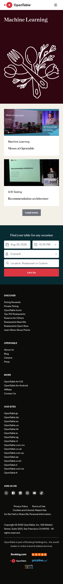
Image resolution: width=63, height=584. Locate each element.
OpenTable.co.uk (13, 449)
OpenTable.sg (11, 437)
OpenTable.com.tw (14, 468)
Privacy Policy (21, 506)
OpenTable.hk (11, 429)
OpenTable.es (11, 421)
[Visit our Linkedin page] (20, 493)
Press (7, 361)
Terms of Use (38, 506)
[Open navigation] (55, 5)
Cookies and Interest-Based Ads (29, 510)
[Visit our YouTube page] (34, 493)
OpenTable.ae (11, 457)
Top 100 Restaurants (14, 314)
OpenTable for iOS (13, 381)
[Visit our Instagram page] (27, 493)
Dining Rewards (12, 302)
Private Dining (11, 306)
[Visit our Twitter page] (6, 493)
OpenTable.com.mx (14, 445)
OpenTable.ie (11, 433)
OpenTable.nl (11, 441)
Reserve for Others (14, 318)
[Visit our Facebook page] (13, 493)
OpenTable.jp (11, 413)
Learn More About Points (17, 330)
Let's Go (31, 272)
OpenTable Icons (13, 310)
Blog (6, 353)
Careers (8, 357)
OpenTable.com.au (14, 453)
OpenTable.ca (11, 425)
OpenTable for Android (16, 385)
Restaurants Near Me (15, 322)
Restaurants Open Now (16, 326)
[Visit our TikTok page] (41, 493)
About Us (9, 349)
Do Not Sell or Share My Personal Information (27, 514)
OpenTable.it (10, 465)
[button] (17, 244)
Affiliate (8, 389)
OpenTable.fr (10, 472)
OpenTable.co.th (12, 461)
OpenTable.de (11, 417)
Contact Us (10, 393)
